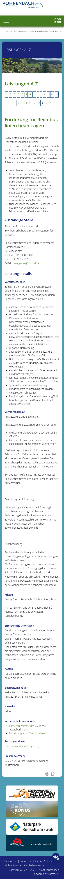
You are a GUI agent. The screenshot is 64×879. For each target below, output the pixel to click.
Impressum (26, 861)
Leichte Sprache (13, 865)
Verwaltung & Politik (37, 31)
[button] (6, 21)
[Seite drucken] (47, 773)
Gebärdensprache (34, 865)
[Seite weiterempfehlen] (53, 773)
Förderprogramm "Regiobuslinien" (28, 733)
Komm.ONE (54, 874)
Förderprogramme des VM (24, 726)
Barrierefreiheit (43, 861)
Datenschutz (10, 861)
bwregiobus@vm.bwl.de (26, 263)
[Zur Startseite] (23, 5)
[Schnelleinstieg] (57, 21)
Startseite (21, 31)
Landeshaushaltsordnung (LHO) (22, 746)
